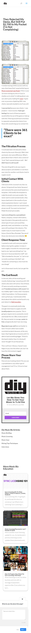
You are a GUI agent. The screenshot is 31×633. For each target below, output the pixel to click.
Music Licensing (7, 436)
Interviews (5, 447)
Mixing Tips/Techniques (10, 443)
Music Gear (5, 440)
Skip (18, 629)
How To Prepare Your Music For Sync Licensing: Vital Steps (14, 574)
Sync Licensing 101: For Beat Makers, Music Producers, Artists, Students (15, 493)
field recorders (16, 302)
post (21, 99)
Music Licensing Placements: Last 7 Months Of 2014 (15, 529)
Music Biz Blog (7, 433)
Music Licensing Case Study (11, 91)
